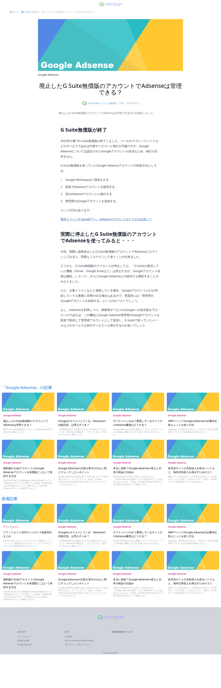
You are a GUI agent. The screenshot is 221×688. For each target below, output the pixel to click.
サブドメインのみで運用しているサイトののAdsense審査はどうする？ (137, 423)
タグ (67, 631)
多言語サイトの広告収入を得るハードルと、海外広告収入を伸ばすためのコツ (191, 470)
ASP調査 (68, 636)
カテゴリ (21, 631)
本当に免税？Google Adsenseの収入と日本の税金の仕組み (137, 470)
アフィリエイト (11, 526)
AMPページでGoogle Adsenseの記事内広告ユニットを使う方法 (192, 423)
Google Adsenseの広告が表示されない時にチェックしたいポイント (82, 470)
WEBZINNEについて (122, 631)
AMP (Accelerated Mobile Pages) (79, 640)
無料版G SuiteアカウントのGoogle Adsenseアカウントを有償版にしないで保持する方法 (27, 472)
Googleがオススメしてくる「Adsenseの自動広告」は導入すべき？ (82, 423)
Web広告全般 (23, 640)
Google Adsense (48, 75)
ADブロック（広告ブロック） (78, 644)
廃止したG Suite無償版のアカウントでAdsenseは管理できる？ (25, 423)
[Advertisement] (110, 358)
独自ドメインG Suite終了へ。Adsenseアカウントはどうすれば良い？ (106, 219)
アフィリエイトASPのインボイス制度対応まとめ (27, 534)
